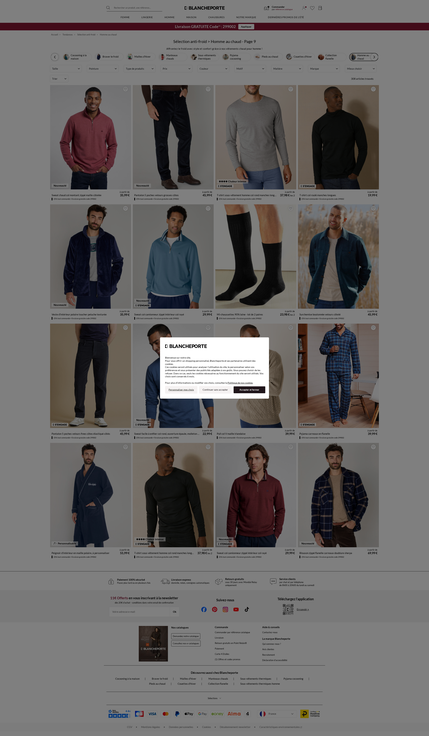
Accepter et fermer (249, 389)
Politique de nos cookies (240, 382)
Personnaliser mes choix (181, 389)
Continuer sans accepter (215, 389)
